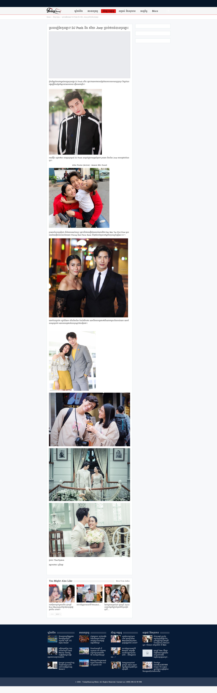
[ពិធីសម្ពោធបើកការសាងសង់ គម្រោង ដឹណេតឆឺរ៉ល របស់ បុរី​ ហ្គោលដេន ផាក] (84, 663)
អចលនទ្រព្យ (93, 11)
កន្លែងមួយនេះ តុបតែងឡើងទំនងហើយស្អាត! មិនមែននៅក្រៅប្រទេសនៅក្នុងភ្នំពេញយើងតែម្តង (98, 639)
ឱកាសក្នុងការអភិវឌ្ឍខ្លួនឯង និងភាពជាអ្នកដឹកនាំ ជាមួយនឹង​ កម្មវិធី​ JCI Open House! (66, 639)
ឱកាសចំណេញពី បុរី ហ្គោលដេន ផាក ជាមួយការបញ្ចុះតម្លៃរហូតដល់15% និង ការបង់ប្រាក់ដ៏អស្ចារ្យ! (98, 651)
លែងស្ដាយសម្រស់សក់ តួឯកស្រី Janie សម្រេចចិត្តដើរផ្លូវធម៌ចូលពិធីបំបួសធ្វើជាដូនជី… (129, 666)
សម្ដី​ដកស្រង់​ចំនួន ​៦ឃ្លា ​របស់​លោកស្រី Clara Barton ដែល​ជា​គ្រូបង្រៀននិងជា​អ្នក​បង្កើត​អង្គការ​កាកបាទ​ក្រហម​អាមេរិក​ (60, 652)
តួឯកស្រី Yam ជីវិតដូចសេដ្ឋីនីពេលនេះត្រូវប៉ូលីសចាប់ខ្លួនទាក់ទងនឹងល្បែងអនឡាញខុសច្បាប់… (161, 653)
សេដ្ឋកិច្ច (143, 11)
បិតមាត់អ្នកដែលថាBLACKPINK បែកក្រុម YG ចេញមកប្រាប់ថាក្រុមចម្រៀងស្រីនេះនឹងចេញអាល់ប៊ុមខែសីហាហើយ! (156, 667)
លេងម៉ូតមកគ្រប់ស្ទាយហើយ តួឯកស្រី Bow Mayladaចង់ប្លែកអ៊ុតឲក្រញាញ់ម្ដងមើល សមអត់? (129, 639)
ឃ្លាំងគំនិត (78, 11)
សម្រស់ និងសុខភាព (127, 11)
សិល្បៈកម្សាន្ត (108, 11)
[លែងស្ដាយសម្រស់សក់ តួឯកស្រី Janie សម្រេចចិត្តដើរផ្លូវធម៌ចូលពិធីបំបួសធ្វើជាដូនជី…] (117, 593)
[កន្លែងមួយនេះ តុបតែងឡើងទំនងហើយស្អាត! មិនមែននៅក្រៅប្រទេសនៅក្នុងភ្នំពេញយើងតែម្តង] (84, 639)
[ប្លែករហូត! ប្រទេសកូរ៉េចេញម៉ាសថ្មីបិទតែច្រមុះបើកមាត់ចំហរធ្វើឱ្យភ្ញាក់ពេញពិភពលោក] (52, 665)
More (155, 11)
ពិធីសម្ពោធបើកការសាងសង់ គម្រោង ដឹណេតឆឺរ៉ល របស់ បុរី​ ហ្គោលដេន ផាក (98, 662)
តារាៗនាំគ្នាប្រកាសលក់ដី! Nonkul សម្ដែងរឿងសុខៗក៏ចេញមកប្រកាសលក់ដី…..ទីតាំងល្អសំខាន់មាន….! (123, 652)
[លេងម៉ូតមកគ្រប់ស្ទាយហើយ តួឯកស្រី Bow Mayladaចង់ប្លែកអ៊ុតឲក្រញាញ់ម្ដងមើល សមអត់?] (62, 593)
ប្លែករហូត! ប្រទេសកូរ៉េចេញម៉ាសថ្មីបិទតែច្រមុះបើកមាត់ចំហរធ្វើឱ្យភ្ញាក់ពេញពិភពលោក (66, 666)
